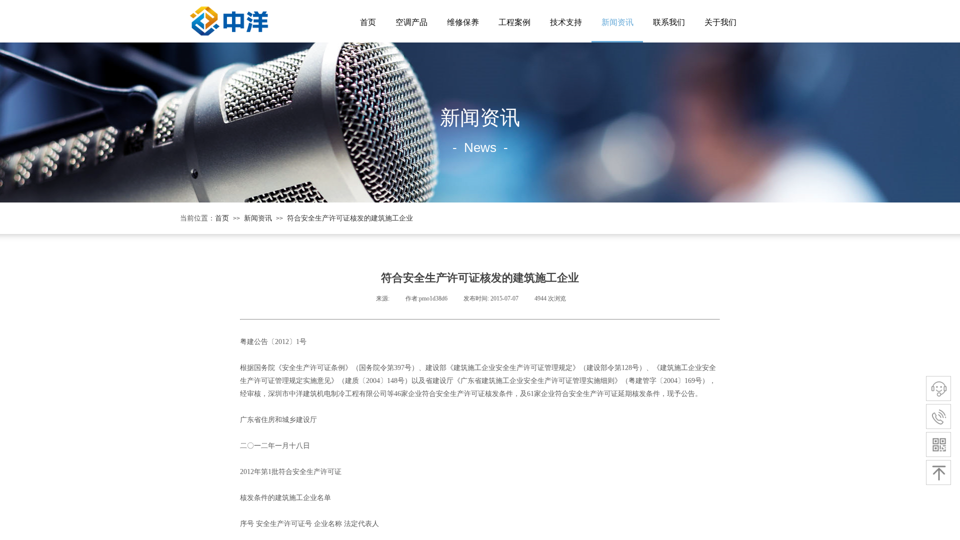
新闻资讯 (618, 22)
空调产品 (412, 22)
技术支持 (566, 22)
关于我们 (720, 22)
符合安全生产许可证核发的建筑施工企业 (350, 218)
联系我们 (669, 22)
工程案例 (514, 22)
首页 (368, 22)
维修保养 (463, 22)
